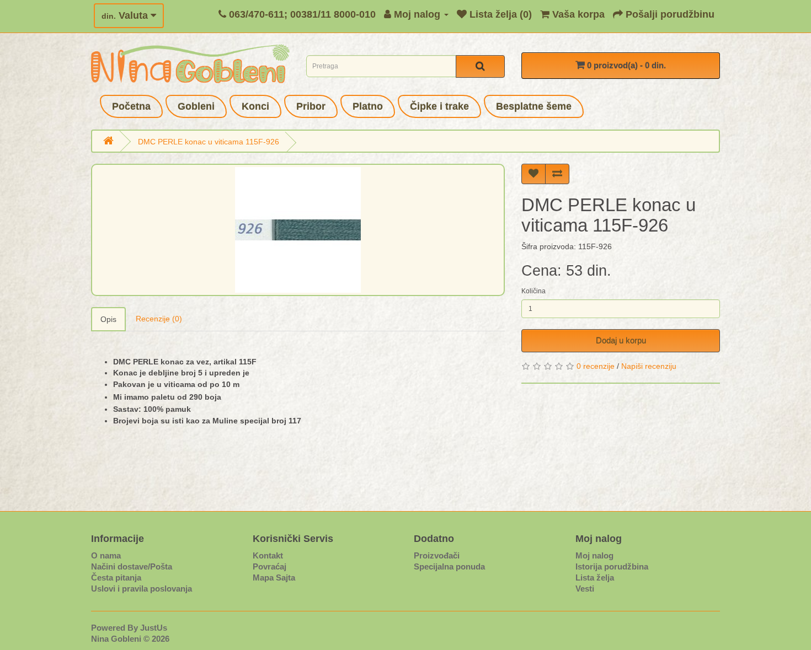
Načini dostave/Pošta (131, 566)
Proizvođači (437, 555)
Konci (255, 106)
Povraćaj (269, 566)
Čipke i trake (439, 106)
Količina (533, 291)
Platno (368, 106)
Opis (108, 319)
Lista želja (594, 577)
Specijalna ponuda (449, 566)
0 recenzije (596, 366)
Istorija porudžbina (611, 566)
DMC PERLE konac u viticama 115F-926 (208, 141)
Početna (131, 106)
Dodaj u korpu (621, 340)
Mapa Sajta (274, 577)
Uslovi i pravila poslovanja (141, 588)
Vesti (584, 588)
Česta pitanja (116, 577)
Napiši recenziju (648, 366)
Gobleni (196, 106)
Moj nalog (594, 555)
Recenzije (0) (159, 318)
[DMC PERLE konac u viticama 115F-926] (298, 230)
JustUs (153, 627)
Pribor (311, 106)
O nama (106, 555)
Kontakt (268, 555)
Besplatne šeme (534, 106)
